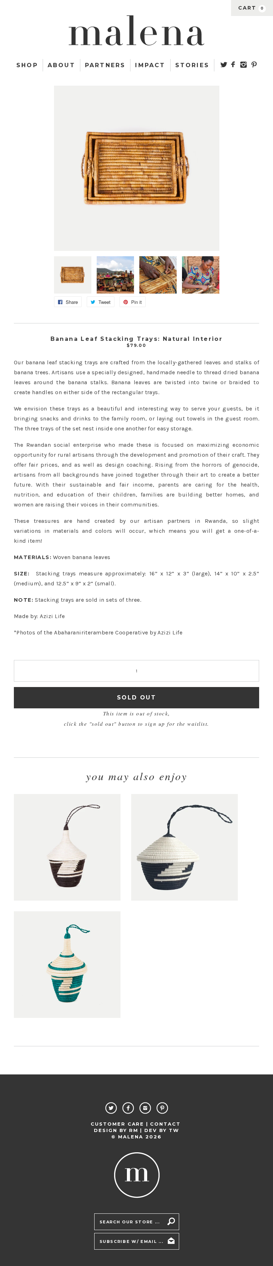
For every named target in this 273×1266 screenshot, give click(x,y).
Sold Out (136, 697)
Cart (251, 8)
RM (133, 1130)
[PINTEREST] (254, 64)
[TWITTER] (223, 64)
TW (174, 1130)
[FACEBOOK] (233, 64)
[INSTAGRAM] (243, 64)
